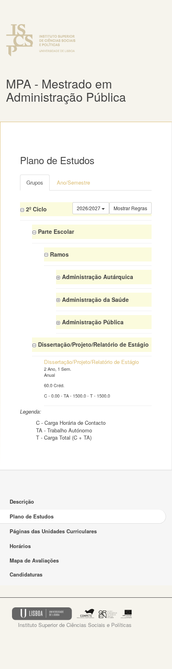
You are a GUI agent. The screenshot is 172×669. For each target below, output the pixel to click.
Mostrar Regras (130, 208)
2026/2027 (89, 208)
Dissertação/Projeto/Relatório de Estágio (91, 362)
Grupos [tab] (34, 182)
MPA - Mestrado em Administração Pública (66, 90)
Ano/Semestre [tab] (73, 182)
